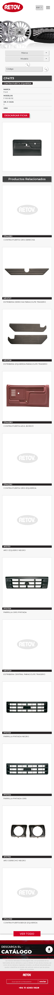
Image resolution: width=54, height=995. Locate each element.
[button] (39, 7)
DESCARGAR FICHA (15, 115)
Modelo (24, 58)
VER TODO (27, 933)
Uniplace (50, 993)
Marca (24, 53)
